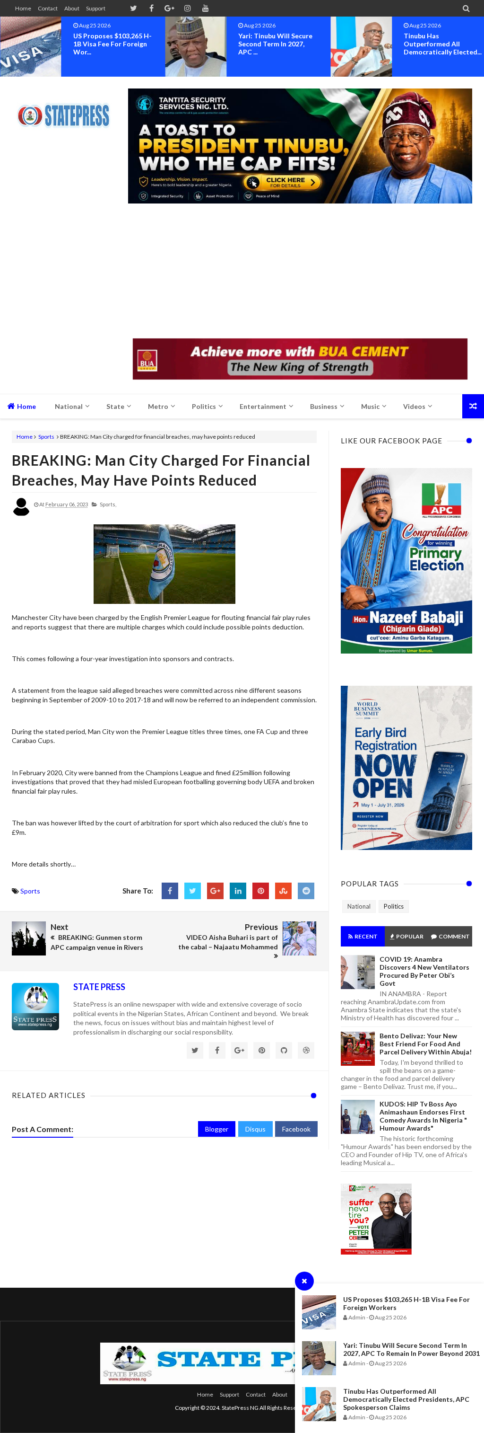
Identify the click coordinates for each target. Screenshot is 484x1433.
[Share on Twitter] (192, 891)
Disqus (255, 1129)
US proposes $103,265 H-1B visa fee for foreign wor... (112, 44)
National (359, 906)
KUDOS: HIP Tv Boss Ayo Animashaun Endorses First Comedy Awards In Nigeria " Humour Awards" (423, 1116)
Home (23, 8)
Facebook (296, 1129)
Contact (48, 8)
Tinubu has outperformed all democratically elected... (443, 44)
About (71, 8)
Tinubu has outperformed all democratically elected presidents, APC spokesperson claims (406, 1399)
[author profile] (21, 514)
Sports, (108, 504)
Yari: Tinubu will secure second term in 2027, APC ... (275, 44)
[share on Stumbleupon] (283, 891)
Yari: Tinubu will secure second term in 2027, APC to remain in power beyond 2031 (411, 1349)
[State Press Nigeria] (67, 109)
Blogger (216, 1129)
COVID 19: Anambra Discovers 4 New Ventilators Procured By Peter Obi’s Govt (424, 971)
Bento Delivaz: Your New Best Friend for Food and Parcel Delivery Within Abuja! (426, 1044)
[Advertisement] (300, 272)
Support (95, 8)
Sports (46, 436)
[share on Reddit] (306, 891)
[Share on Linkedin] (238, 891)
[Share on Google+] (215, 891)
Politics (394, 906)
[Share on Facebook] (170, 891)
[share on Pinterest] (260, 891)
